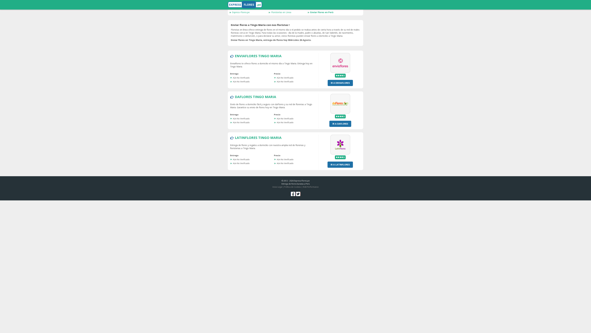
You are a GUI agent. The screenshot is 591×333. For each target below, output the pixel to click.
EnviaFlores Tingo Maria (258, 55)
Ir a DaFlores (340, 123)
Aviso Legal (277, 187)
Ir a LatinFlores (340, 164)
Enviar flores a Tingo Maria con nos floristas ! (260, 25)
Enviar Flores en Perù (321, 12)
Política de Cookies (292, 187)
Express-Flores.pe (241, 12)
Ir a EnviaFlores (340, 82)
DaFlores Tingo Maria (255, 96)
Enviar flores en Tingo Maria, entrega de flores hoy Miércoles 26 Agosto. (271, 40)
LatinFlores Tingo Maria (258, 137)
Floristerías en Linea (281, 12)
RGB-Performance (311, 187)
